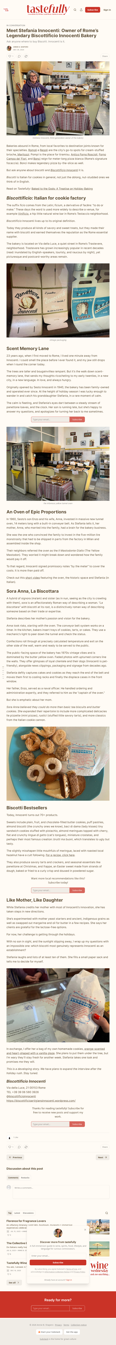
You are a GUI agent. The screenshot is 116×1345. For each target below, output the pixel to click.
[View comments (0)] (19, 56)
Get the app (72, 1332)
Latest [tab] (17, 1213)
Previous (17, 1157)
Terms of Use (71, 1269)
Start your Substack (50, 1332)
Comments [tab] (13, 1177)
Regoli (44, 150)
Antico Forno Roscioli (84, 154)
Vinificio (23, 213)
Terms (66, 1325)
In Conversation (16, 25)
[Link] (2, 198)
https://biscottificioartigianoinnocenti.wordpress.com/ (41, 1100)
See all (12, 1282)
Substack (44, 1339)
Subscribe (92, 9)
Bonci (36, 158)
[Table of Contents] (3, 672)
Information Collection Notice (57, 1272)
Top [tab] (9, 1213)
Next (100, 1157)
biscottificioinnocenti (22, 1096)
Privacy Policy (79, 1272)
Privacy (58, 1325)
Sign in (107, 9)
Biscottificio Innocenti (64, 170)
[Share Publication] (81, 10)
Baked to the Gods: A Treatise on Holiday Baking (62, 188)
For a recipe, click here (60, 855)
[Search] (75, 10)
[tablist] (19, 1178)
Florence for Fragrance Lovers (26, 1221)
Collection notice (79, 1325)
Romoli (32, 150)
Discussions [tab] (28, 1213)
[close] (85, 1229)
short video (32, 577)
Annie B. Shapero (20, 47)
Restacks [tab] (25, 1177)
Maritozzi (23, 154)
